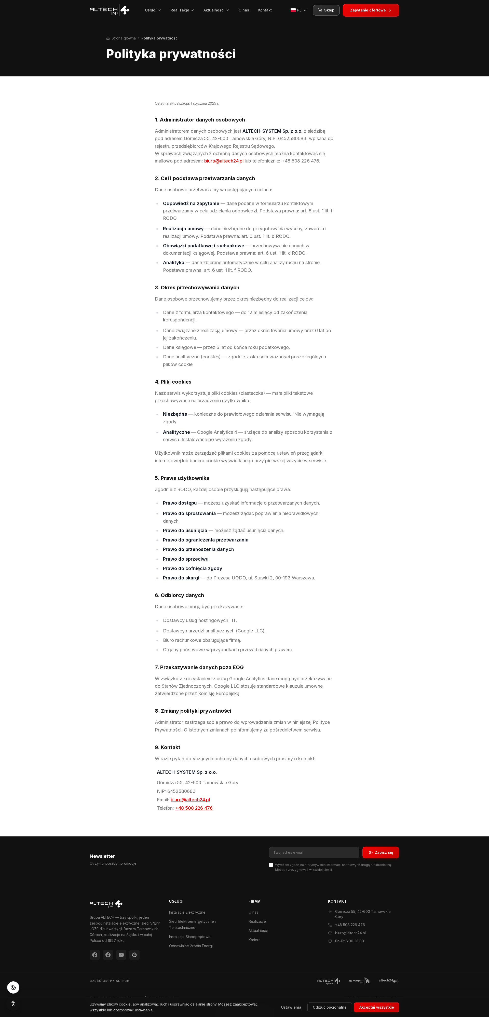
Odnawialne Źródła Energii (191, 946)
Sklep (329, 10)
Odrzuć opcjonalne (330, 1007)
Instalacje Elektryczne (187, 912)
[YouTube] (121, 955)
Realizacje (180, 10)
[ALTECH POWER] (359, 981)
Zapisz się (384, 852)
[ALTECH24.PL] (388, 981)
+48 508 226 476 (194, 808)
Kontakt (265, 10)
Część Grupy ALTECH (110, 981)
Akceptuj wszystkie (376, 1007)
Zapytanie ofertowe (368, 10)
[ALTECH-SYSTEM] (329, 981)
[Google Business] (134, 955)
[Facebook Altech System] (108, 955)
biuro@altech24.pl (223, 161)
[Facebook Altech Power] (95, 955)
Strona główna (123, 38)
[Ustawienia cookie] (13, 987)
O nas (244, 10)
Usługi (150, 10)
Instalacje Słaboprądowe (190, 936)
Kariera (255, 940)
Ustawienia (291, 1007)
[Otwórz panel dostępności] (13, 1004)
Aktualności (213, 10)
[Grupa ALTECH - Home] (110, 10)
